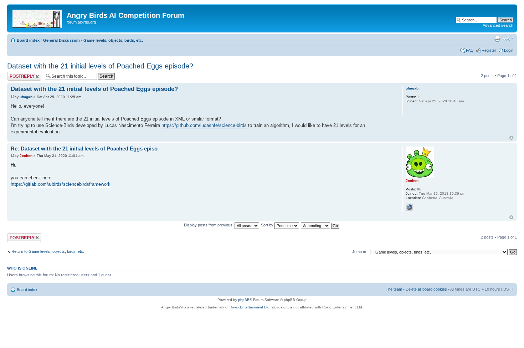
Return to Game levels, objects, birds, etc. (47, 251)
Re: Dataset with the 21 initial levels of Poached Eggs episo (84, 148)
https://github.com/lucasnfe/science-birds (204, 125)
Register (489, 50)
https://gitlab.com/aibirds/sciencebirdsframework (61, 184)
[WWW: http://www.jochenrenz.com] (409, 207)
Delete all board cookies (426, 289)
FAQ (470, 50)
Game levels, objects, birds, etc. (113, 40)
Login (508, 50)
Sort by (267, 225)
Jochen (26, 156)
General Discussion (61, 40)
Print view (497, 39)
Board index (28, 40)
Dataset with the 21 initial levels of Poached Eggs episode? (100, 66)
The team (394, 289)
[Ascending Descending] (320, 225)
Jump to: (359, 252)
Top (511, 138)
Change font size (508, 39)
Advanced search (498, 25)
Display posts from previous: (209, 225)
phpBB (244, 300)
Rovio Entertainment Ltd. (250, 307)
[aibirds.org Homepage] (38, 17)
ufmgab (26, 97)
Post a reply (17, 74)
